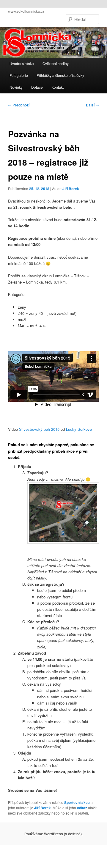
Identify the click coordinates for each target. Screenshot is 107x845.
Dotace (37, 87)
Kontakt (57, 87)
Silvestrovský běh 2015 (39, 429)
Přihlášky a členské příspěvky (60, 75)
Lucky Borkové (79, 429)
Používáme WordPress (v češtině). (53, 833)
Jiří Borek (70, 188)
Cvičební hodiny (56, 63)
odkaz (82, 807)
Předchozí (18, 105)
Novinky (16, 87)
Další (92, 105)
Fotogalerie (19, 75)
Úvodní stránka (22, 63)
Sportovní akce (77, 802)
